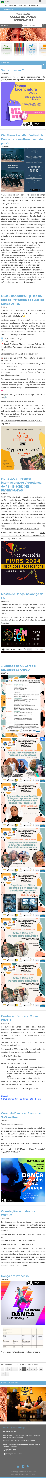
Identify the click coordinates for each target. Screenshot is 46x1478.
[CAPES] (6, 49)
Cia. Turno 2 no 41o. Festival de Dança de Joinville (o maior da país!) (22, 139)
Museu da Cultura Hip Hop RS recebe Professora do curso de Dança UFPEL (22, 299)
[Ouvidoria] (19, 49)
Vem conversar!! (12, 70)
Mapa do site (34, 6)
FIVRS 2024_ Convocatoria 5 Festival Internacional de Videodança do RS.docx (23, 535)
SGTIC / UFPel (30, 1474)
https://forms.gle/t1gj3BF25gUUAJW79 (22, 528)
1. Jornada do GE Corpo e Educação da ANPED (18, 667)
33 (3, 1374)
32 (41, 1369)
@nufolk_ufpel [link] (28, 620)
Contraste (23, 6)
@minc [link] (23, 414)
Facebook (23, 1466)
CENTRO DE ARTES (11, 1431)
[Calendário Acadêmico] (31, 49)
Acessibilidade (10, 6)
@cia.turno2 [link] (6, 620)
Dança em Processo (15, 1276)
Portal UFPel (8, 9)
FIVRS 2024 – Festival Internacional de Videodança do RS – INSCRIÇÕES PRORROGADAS (21, 484)
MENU (5, 25)
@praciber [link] (5, 623)
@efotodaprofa (10, 1382)
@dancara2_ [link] (17, 620)
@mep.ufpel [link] (40, 620)
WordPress (26, 1473)
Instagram (18, 1466)
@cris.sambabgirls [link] (8, 320)
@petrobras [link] (25, 411)
